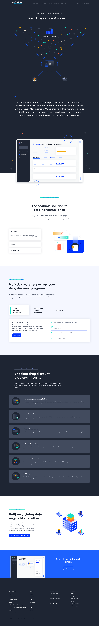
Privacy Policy (20, 618)
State (10, 602)
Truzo (10, 610)
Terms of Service (27, 618)
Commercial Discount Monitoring (17, 607)
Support (83, 3)
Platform (11, 594)
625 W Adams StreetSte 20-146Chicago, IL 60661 (75, 605)
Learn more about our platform (19, 535)
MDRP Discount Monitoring (16, 605)
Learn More (17, 335)
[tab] (25, 234)
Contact (78, 3)
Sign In (87, 3)
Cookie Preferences (35, 618)
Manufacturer (12, 596)
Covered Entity (13, 599)
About (31, 591)
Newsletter (32, 602)
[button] (50, 3)
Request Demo (68, 568)
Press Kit (32, 599)
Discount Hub (12, 613)
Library (31, 610)
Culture (31, 594)
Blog (31, 607)
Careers (32, 596)
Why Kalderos (12, 591)
